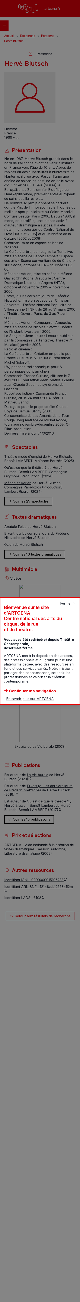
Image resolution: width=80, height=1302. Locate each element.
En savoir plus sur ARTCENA (30, 699)
